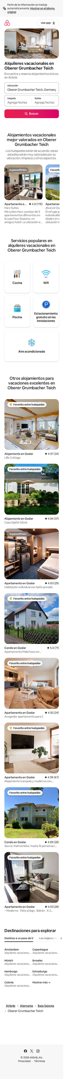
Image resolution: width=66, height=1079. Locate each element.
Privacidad (24, 1061)
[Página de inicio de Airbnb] (7, 22)
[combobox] (31, 89)
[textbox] (18, 102)
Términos (39, 1061)
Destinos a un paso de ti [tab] (18, 938)
